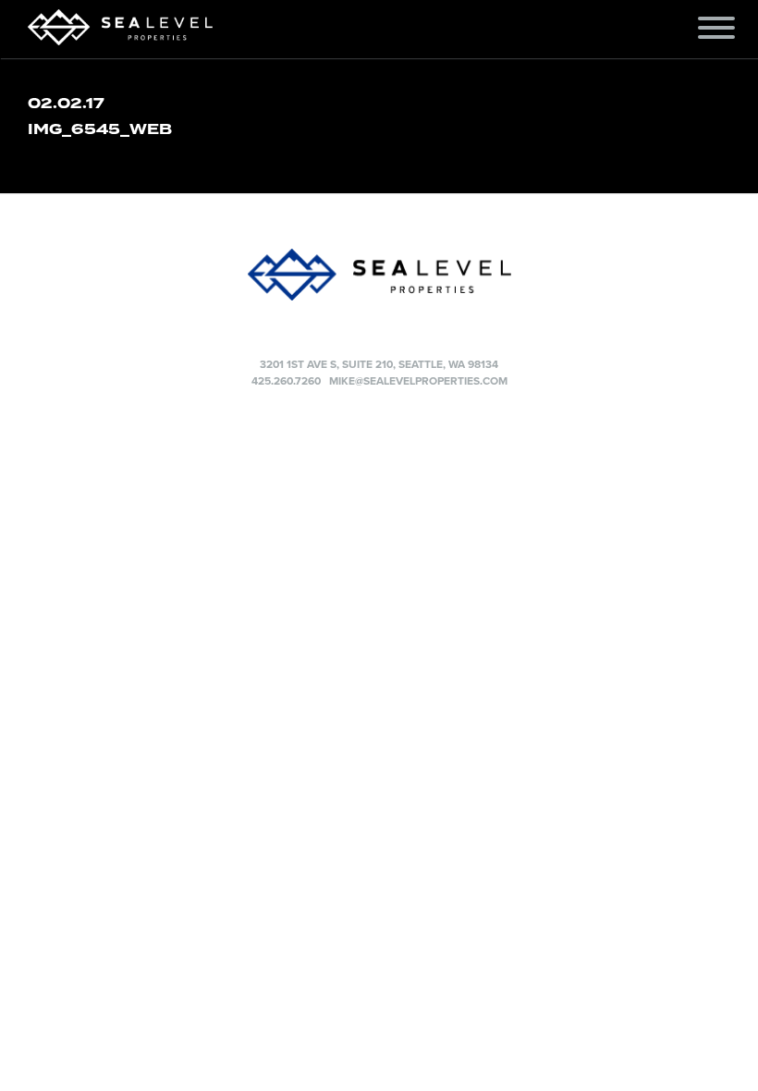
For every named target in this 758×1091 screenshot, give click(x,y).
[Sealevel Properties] (379, 274)
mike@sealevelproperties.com (418, 380)
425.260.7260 (286, 380)
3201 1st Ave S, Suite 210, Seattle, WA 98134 (379, 364)
